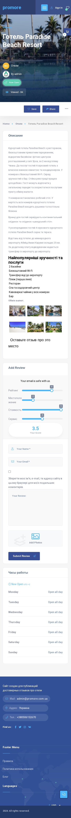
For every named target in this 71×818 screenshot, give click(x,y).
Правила (8, 761)
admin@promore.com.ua (32, 698)
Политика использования (18, 768)
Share (52, 109)
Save (33, 109)
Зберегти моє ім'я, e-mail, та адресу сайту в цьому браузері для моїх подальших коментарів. (35, 482)
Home (6, 123)
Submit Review (21, 556)
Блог (5, 776)
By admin (16, 74)
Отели (18, 123)
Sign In (58, 7)
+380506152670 (26, 717)
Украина (24, 708)
